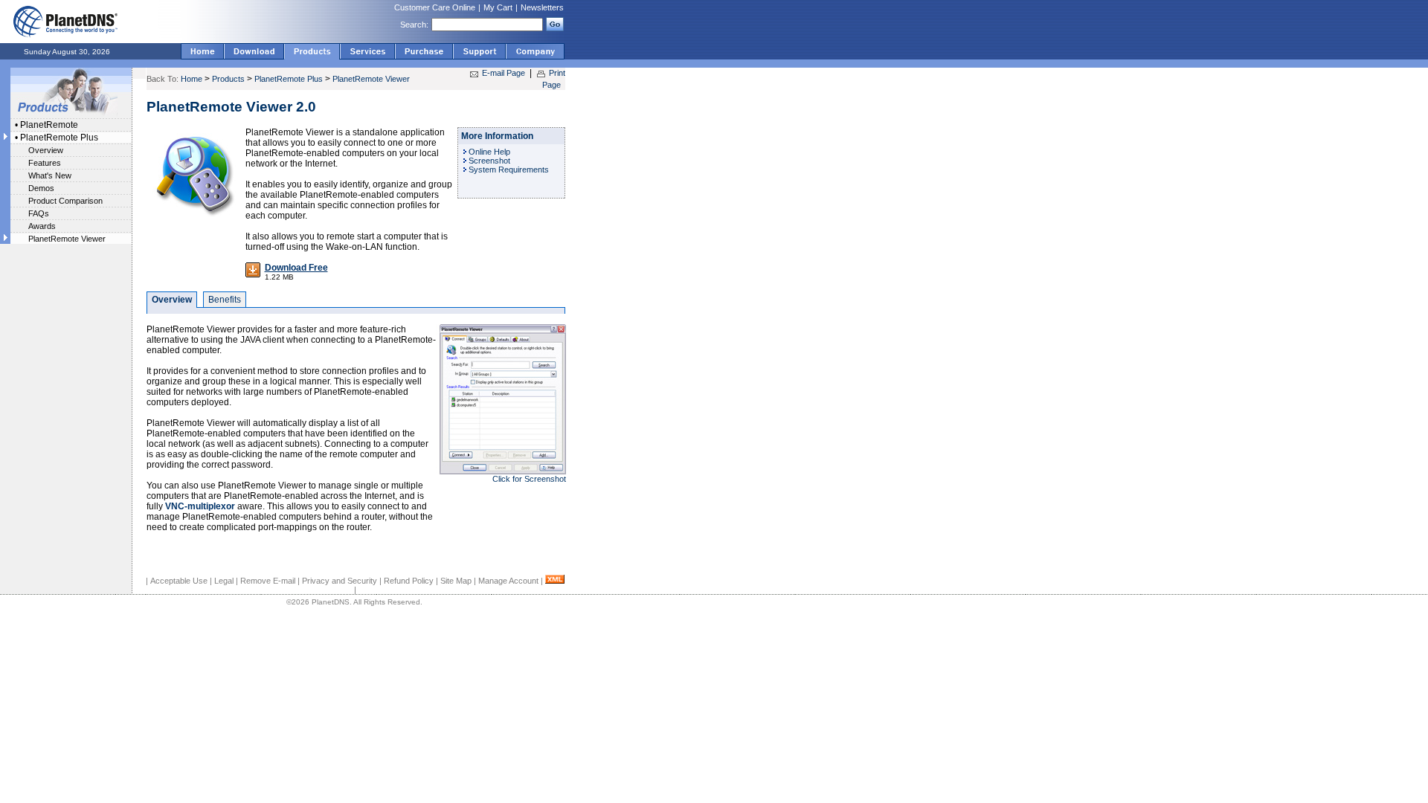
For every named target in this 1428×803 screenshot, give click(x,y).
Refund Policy (409, 580)
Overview (45, 150)
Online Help (489, 151)
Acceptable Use (179, 580)
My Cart (497, 7)
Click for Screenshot (529, 478)
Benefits (224, 299)
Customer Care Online (434, 7)
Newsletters (542, 7)
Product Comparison (65, 200)
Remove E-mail (267, 580)
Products (228, 78)
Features (44, 162)
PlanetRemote (49, 125)
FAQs (38, 213)
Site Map (456, 580)
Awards (42, 226)
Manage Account (508, 580)
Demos (41, 188)
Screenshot (489, 160)
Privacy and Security (339, 580)
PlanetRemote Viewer (67, 238)
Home (191, 78)
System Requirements (509, 169)
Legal (224, 580)
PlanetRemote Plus (59, 137)
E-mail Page (503, 72)
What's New (49, 175)
